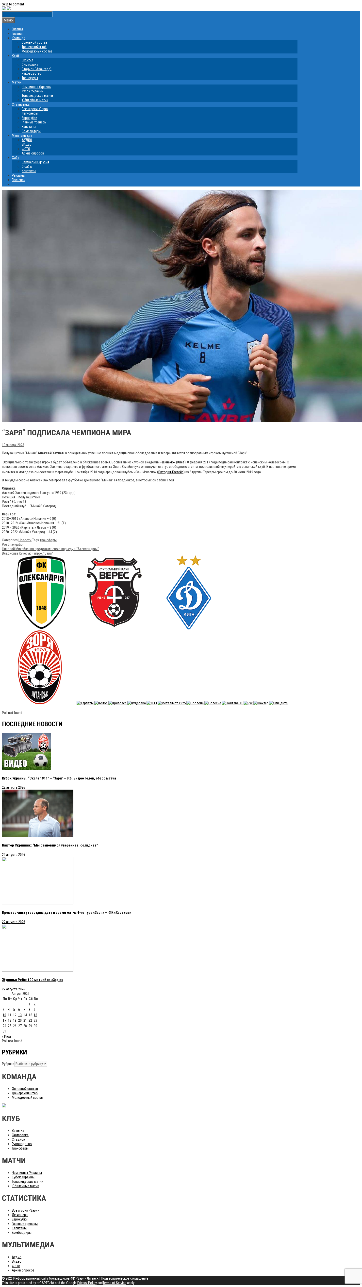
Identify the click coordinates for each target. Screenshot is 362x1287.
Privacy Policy (87, 1283)
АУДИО (27, 140)
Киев (180, 462)
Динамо (168, 462)
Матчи (16, 82)
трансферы (48, 540)
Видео (16, 1261)
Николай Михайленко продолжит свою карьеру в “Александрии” (50, 549)
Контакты (29, 171)
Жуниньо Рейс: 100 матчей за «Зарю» (32, 980)
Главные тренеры (34, 122)
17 (4, 1020)
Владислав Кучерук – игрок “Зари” (27, 553)
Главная (17, 29)
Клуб (15, 55)
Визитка (27, 60)
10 (4, 1015)
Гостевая (18, 180)
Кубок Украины (33, 91)
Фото (16, 1266)
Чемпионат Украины (36, 87)
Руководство (31, 73)
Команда (18, 38)
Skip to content (13, 4)
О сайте (27, 167)
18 (9, 1020)
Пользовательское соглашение (124, 1278)
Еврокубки (29, 118)
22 (30, 1020)
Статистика (21, 104)
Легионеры (30, 113)
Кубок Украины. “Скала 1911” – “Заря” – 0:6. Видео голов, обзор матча (59, 778)
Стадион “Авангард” (36, 69)
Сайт (15, 157)
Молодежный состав (37, 51)
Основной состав (34, 42)
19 (14, 1020)
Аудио (16, 1257)
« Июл (6, 1036)
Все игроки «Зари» (35, 109)
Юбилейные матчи (35, 100)
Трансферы (30, 78)
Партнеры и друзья (35, 162)
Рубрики (8, 1064)
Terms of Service (114, 1283)
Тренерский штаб (34, 47)
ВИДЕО (27, 144)
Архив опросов (33, 153)
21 (25, 1020)
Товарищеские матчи (37, 96)
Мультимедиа (22, 135)
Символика (30, 65)
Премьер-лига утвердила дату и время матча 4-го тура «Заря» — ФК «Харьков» (66, 912)
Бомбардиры (31, 131)
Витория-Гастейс (170, 472)
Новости (25, 540)
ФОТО (26, 149)
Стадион (18, 1139)
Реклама (18, 175)
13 (20, 1015)
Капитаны (29, 127)
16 (35, 1015)
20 (20, 1020)
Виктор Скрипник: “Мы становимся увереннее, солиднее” (50, 845)
